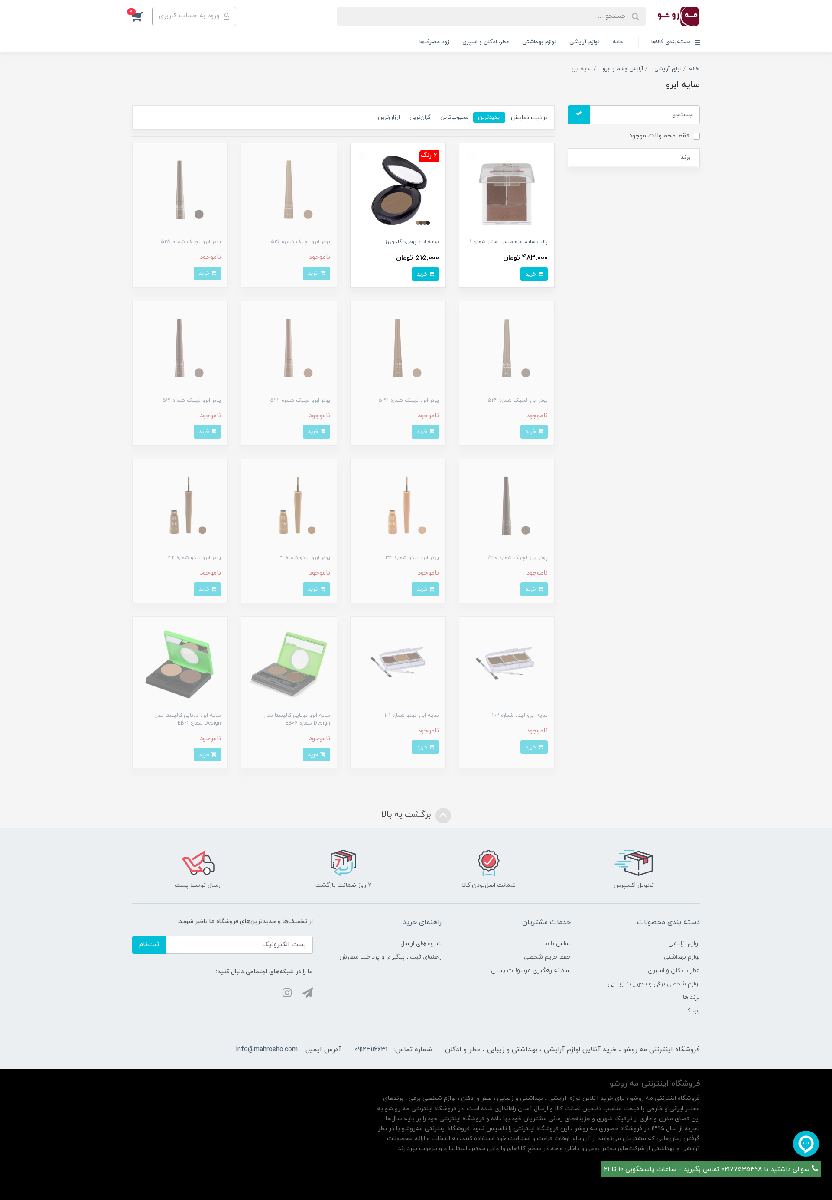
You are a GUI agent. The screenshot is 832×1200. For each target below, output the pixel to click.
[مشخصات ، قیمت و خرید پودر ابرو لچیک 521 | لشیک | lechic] (180, 348)
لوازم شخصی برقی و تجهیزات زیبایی (654, 984)
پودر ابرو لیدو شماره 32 (194, 557)
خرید (531, 274)
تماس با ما (557, 944)
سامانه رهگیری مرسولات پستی (531, 970)
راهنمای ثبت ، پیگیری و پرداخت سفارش (390, 957)
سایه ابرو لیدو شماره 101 (411, 715)
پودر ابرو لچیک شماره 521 (191, 400)
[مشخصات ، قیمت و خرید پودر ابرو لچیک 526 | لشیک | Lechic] (289, 190)
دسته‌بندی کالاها (671, 42)
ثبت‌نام (149, 944)
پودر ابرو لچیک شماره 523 (409, 400)
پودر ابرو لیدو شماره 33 (412, 557)
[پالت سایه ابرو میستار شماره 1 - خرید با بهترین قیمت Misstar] (507, 190)
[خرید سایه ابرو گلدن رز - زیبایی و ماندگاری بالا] (398, 190)
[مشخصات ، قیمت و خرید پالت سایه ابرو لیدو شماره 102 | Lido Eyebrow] (507, 663)
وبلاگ (692, 1011)
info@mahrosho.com (267, 1049)
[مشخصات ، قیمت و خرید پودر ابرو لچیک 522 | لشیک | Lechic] (289, 348)
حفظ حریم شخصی (547, 957)
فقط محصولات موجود (659, 135)
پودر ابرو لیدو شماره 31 (304, 557)
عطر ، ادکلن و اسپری (674, 970)
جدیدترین (489, 117)
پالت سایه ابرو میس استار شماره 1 (509, 241)
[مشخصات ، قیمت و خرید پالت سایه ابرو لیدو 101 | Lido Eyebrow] (398, 663)
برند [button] (686, 157)
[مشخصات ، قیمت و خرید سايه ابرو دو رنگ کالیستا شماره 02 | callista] (289, 663)
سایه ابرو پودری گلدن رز (412, 241)
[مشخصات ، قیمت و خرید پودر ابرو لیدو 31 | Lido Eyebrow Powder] (289, 506)
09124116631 (370, 1049)
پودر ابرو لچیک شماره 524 (518, 400)
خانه (618, 42)
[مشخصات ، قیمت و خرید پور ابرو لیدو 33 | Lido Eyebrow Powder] (398, 506)
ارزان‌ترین (389, 117)
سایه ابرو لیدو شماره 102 (520, 715)
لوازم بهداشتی (539, 42)
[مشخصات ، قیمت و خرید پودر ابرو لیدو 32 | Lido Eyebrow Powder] (180, 506)
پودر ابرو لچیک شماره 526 (300, 241)
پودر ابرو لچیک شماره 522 (300, 400)
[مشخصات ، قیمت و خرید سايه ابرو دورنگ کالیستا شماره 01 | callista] (180, 663)
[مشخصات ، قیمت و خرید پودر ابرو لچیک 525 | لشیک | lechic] (180, 190)
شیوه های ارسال (421, 944)
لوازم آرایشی (584, 42)
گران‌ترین (420, 117)
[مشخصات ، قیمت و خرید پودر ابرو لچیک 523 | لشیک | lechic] (398, 348)
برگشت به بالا (407, 815)
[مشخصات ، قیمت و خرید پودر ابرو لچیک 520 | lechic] (507, 506)
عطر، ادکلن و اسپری (485, 42)
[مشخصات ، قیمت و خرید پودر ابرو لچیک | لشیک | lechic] (507, 348)
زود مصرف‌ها (434, 42)
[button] (142, 16)
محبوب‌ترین (454, 117)
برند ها (691, 997)
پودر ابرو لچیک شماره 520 (518, 557)
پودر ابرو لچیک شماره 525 (191, 241)
